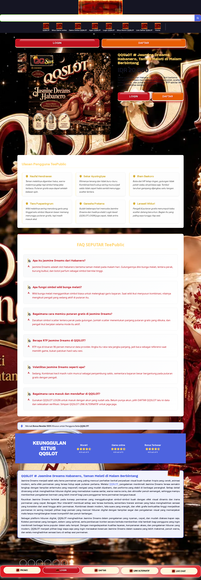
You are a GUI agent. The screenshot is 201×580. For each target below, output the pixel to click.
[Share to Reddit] (56, 563)
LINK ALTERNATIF (142, 570)
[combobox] (97, 18)
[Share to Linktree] (39, 563)
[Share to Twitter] (23, 563)
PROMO (24, 571)
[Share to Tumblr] (64, 563)
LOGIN (57, 42)
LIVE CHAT (181, 570)
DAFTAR (143, 42)
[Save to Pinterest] (47, 563)
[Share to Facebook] (31, 563)
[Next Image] (108, 94)
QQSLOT (113, 484)
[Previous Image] (31, 94)
